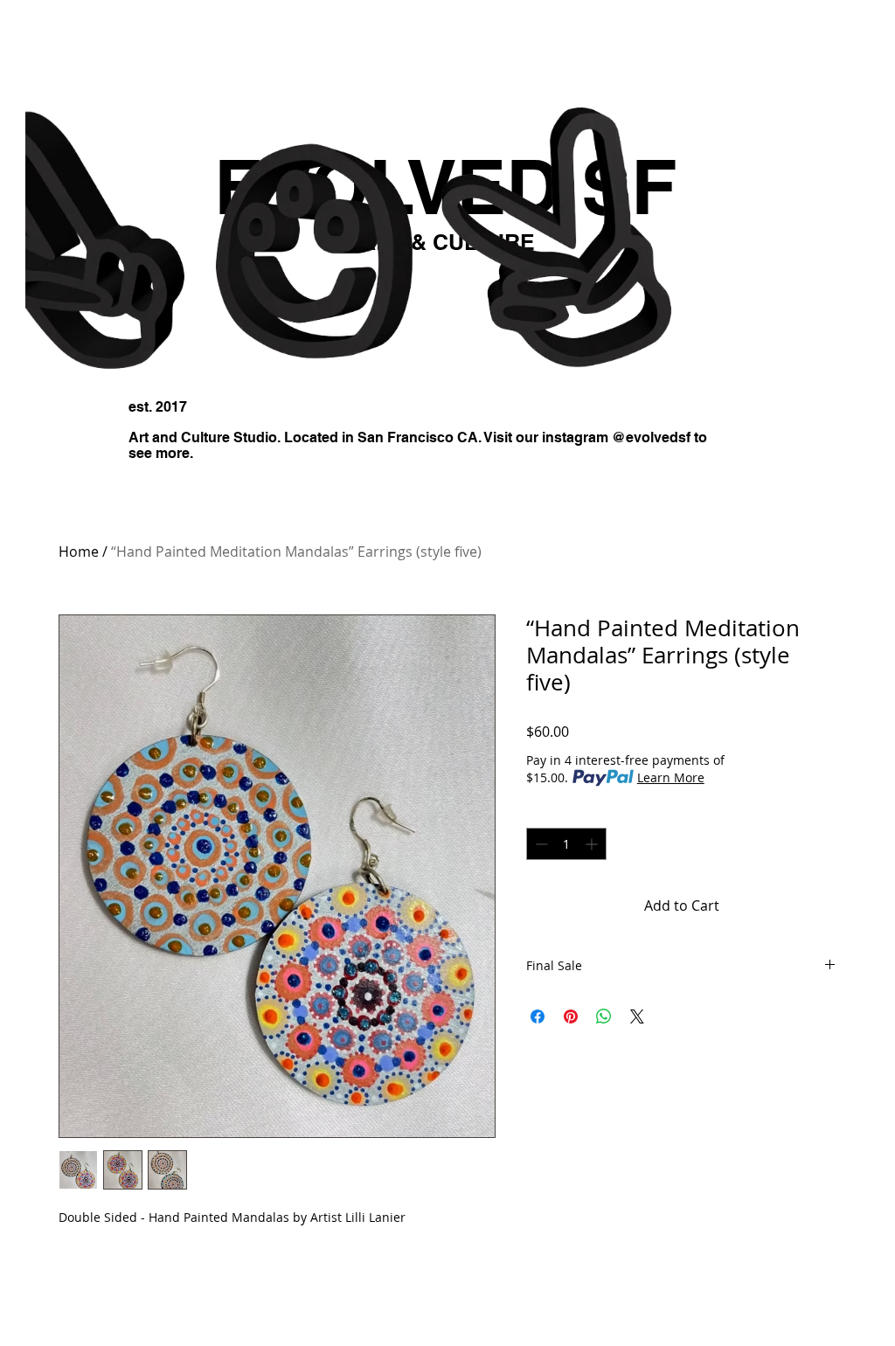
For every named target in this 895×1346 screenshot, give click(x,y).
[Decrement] (540, 844)
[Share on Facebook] (537, 1016)
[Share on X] (637, 1016)
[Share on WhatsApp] (603, 1016)
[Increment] (593, 844)
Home (79, 551)
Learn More (670, 777)
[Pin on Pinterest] (570, 1016)
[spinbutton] (566, 844)
